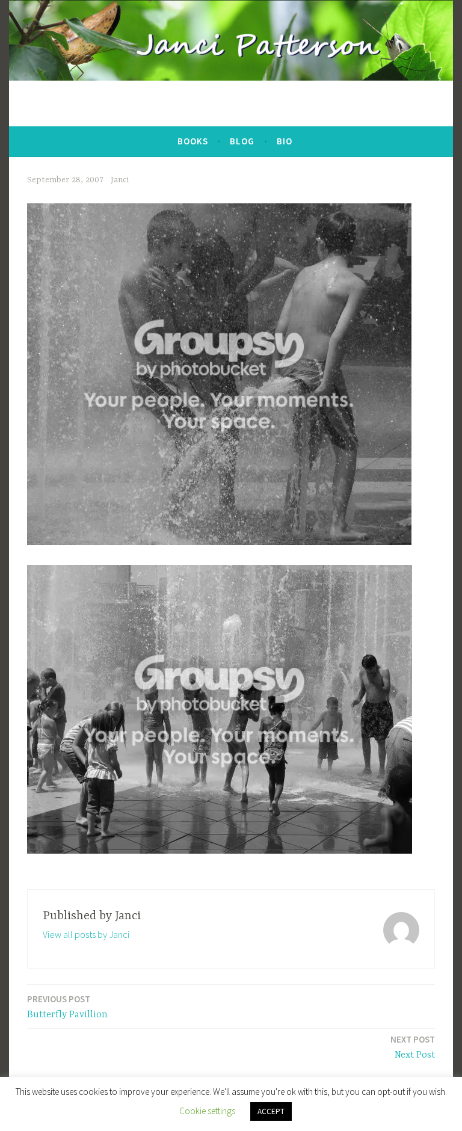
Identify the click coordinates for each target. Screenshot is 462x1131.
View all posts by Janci (86, 934)
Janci (120, 180)
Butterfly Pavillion (67, 1006)
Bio (284, 141)
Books (192, 141)
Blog (242, 141)
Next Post (412, 1047)
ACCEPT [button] (271, 1111)
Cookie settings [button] (207, 1111)
